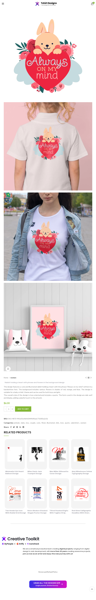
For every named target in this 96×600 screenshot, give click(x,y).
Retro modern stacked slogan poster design (37, 512)
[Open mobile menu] (3, 3)
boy (27, 423)
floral (44, 423)
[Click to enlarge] (8, 368)
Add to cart (23, 409)
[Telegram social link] (23, 427)
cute (38, 423)
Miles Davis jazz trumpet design (35, 472)
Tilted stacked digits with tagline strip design (59, 513)
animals (17, 423)
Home (6, 378)
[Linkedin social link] (20, 427)
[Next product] (91, 378)
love (62, 423)
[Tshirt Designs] (48, 4)
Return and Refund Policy (48, 572)
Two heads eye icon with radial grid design (15, 512)
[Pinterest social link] (17, 427)
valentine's (75, 423)
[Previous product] (86, 378)
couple (32, 423)
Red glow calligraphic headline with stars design (81, 513)
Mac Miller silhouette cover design (59, 472)
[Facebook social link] (11, 427)
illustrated (51, 423)
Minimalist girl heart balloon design (14, 472)
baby (23, 423)
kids (57, 423)
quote (67, 423)
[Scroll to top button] (92, 589)
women (13, 378)
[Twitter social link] (14, 427)
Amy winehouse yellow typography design (82, 472)
